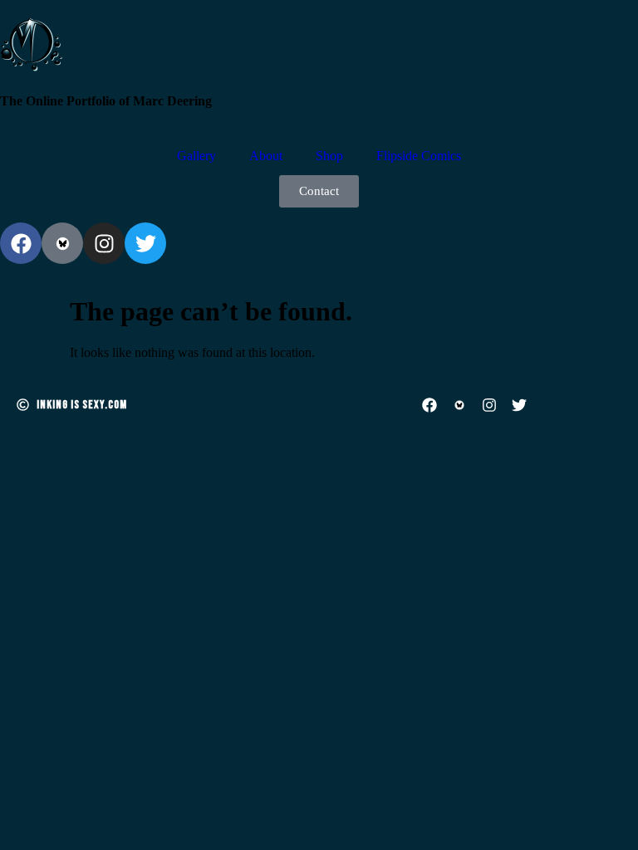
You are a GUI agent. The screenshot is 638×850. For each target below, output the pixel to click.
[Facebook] (21, 243)
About (265, 156)
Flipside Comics (418, 156)
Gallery (196, 156)
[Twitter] (145, 243)
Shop (329, 156)
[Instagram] (104, 243)
